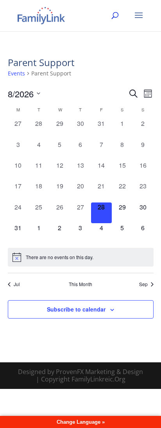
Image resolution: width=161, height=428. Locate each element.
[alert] (81, 257)
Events (16, 73)
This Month (80, 284)
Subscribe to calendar (76, 309)
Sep (143, 284)
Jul (17, 284)
